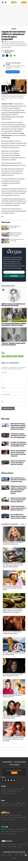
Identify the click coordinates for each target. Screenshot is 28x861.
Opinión (23, 803)
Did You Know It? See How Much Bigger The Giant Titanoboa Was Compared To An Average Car (12, 610)
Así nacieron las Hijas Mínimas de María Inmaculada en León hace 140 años (13, 324)
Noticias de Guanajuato (20, 762)
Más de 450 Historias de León (7, 286)
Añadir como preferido (12, 71)
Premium (3, 803)
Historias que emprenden (12, 844)
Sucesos (12, 803)
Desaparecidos (4, 805)
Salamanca (21, 789)
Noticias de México (8, 762)
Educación (3, 833)
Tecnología (15, 805)
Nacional (14, 28)
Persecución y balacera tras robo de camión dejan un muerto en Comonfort (18, 462)
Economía (3, 844)
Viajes (18, 831)
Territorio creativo (23, 829)
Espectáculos (4, 829)
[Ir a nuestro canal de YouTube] (8, 780)
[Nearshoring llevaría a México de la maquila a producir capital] (5, 234)
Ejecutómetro (18, 803)
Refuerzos (3, 817)
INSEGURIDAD (9, 356)
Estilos (2, 831)
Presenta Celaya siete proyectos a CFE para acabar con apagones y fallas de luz (18, 508)
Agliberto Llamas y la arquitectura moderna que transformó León (13, 305)
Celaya (12, 789)
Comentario (4, 372)
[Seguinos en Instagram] (11, 780)
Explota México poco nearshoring (15, 226)
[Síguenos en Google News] (14, 780)
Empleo (19, 846)
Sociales (7, 831)
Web (2, 401)
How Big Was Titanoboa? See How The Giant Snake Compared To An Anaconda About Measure (13, 565)
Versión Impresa (14, 858)
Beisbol (15, 817)
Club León (12, 815)
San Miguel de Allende (12, 791)
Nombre (3, 387)
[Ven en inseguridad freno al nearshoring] (5, 241)
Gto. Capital (3, 791)
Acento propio (11, 829)
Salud (22, 831)
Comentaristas (10, 817)
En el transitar (13, 831)
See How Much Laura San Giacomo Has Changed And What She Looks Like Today (13, 739)
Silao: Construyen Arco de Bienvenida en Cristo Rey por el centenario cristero (18, 480)
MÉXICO (15, 356)
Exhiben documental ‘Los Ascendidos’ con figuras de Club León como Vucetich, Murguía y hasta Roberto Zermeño (19, 489)
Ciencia (10, 805)
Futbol (2, 815)
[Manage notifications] (26, 855)
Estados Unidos (4, 793)
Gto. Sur (19, 791)
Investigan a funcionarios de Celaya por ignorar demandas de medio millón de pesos (18, 444)
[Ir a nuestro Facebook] (2, 780)
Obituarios (14, 833)
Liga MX (6, 815)
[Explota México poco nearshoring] (5, 228)
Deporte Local (12, 819)
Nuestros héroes (18, 815)
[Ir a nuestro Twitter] (5, 780)
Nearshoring (20, 356)
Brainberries (14, 546)
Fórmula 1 (6, 819)
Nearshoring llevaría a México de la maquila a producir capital (16, 234)
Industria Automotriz (22, 844)
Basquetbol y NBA (22, 817)
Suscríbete (24, 2)
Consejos (9, 833)
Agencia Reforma (10, 51)
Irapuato (16, 789)
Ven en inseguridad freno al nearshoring (17, 240)
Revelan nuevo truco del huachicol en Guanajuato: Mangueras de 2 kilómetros (18, 500)
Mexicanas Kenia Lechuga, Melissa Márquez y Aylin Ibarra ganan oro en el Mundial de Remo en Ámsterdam (18, 426)
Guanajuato (3, 789)
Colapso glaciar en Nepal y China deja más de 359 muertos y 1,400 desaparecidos (19, 435)
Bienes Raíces (4, 846)
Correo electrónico (5, 394)
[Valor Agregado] (7, 841)
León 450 (20, 805)
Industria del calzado (12, 846)
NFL (2, 819)
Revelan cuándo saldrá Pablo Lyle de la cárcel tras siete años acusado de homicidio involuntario (18, 453)
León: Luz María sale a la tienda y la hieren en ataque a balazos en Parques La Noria (19, 516)
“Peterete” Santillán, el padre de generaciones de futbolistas (13, 344)
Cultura (16, 829)
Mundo (14, 793)
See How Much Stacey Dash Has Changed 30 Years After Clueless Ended (12, 588)
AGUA (3, 356)
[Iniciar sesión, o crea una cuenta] (5, 2)
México (10, 793)
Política (7, 803)
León (8, 789)
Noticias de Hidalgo (14, 765)
